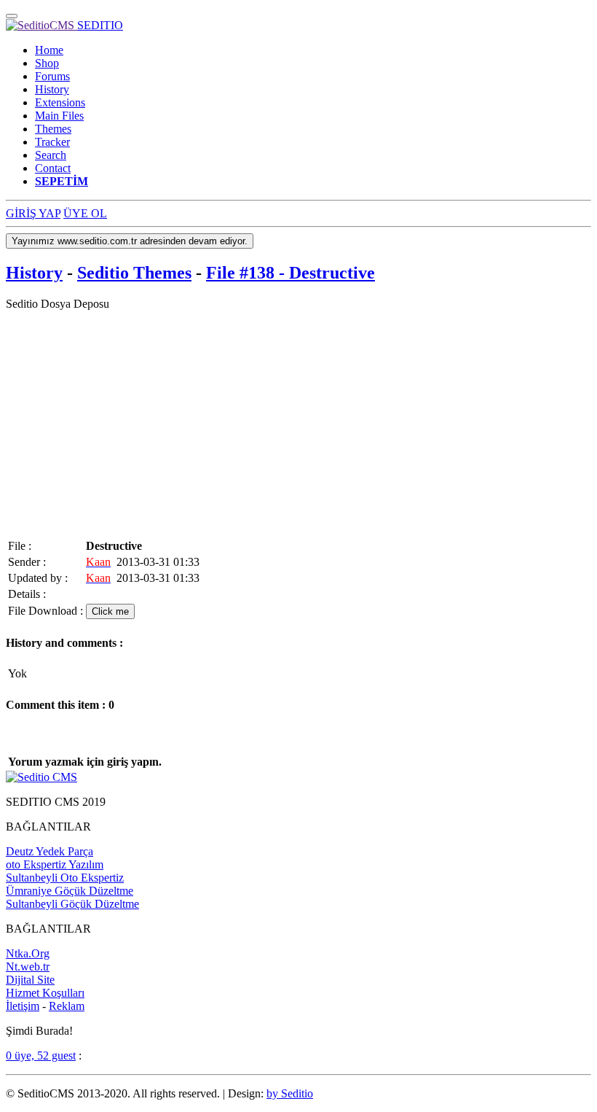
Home (49, 50)
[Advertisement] (298, 424)
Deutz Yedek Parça (49, 851)
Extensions (60, 102)
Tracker (52, 142)
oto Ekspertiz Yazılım (54, 864)
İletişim (22, 1006)
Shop (47, 63)
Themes (53, 129)
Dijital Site (30, 979)
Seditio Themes (134, 272)
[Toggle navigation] (11, 16)
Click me (110, 611)
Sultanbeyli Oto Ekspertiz (65, 877)
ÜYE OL (85, 213)
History (52, 89)
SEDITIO (100, 25)
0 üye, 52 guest (41, 1055)
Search (50, 155)
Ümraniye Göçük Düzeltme (69, 890)
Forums (52, 76)
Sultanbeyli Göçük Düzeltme (72, 904)
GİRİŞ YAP (33, 213)
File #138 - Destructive (290, 272)
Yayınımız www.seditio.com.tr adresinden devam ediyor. (130, 241)
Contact (53, 168)
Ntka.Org (28, 953)
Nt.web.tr (28, 966)
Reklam (66, 1006)
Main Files (59, 115)
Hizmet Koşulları (45, 993)
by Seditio (289, 1093)
